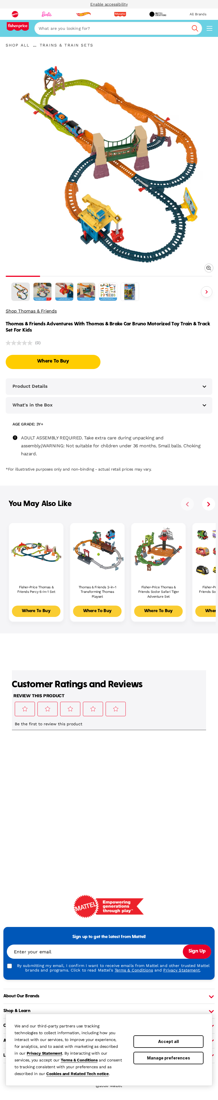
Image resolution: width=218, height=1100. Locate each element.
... (34, 45)
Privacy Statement (44, 1053)
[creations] (157, 14)
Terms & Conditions (79, 1060)
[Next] (206, 292)
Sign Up (197, 951)
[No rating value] (20, 343)
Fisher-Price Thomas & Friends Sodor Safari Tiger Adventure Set (158, 592)
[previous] (187, 504)
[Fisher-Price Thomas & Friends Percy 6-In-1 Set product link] (36, 550)
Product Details (30, 386)
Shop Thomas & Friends (31, 311)
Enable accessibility (109, 4)
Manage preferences (168, 1057)
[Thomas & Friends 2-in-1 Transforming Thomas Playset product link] (97, 550)
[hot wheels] (83, 14)
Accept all (168, 1041)
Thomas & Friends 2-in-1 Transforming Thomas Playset (97, 592)
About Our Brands (21, 996)
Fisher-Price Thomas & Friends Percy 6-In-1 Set (36, 589)
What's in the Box (32, 405)
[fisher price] (120, 14)
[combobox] (118, 28)
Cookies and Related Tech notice (77, 1073)
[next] (209, 504)
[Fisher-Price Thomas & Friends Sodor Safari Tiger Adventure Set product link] (158, 550)
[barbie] (46, 14)
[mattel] (15, 14)
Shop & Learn (16, 1011)
